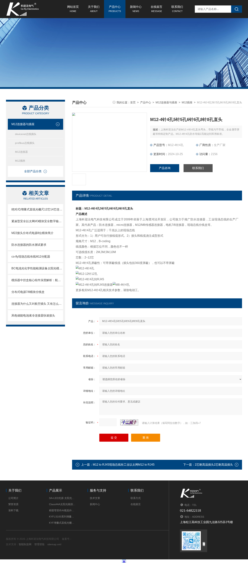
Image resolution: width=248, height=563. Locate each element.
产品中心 (115, 9)
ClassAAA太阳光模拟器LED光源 (62, 504)
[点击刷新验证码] (129, 422)
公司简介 (13, 498)
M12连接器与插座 (22, 124)
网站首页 (73, 9)
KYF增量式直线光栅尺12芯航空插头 (62, 522)
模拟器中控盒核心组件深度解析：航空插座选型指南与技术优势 (37, 280)
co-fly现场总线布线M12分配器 (30, 256)
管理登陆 (39, 544)
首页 (133, 102)
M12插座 (20, 160)
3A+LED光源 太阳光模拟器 (62, 498)
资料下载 (13, 510)
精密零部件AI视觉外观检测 (62, 510)
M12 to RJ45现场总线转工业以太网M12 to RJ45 (124, 464)
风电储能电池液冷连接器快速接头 (33, 315)
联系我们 (177, 9)
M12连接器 (21, 151)
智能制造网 (25, 544)
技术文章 (95, 498)
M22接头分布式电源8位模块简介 (32, 233)
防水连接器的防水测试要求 (28, 244)
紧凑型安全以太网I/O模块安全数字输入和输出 (37, 221)
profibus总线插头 (24, 142)
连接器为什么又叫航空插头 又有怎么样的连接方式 (37, 303)
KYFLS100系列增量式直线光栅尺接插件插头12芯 (62, 516)
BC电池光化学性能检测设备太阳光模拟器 (37, 268)
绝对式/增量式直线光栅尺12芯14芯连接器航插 (37, 209)
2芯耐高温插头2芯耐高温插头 (214, 464)
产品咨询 (164, 168)
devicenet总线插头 (25, 134)
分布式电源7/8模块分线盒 (27, 291)
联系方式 (136, 498)
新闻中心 (136, 9)
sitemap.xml (54, 544)
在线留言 (156, 9)
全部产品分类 (33, 171)
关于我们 (93, 9)
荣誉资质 (13, 504)
